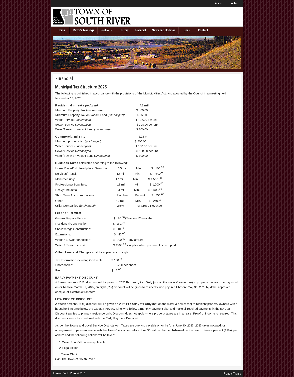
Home (61, 30)
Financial (140, 30)
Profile (104, 30)
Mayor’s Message (83, 30)
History (124, 30)
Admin (218, 3)
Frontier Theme (232, 373)
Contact (234, 3)
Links (186, 30)
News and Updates (163, 30)
